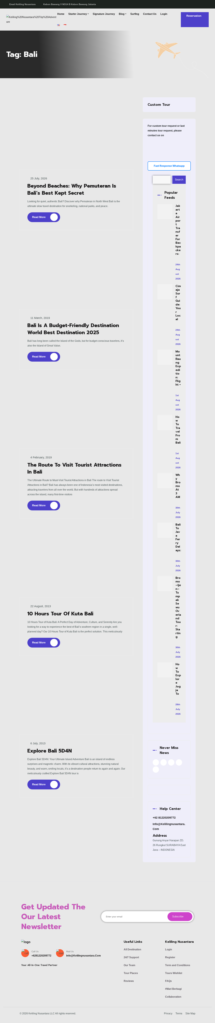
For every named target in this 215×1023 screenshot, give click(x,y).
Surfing (134, 14)
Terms (178, 1013)
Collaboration (173, 996)
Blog (121, 14)
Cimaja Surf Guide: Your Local (178, 303)
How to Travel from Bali (178, 430)
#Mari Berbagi (173, 989)
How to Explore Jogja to (178, 679)
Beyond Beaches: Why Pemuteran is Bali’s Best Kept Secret (71, 189)
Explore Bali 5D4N (49, 751)
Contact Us (149, 14)
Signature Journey (104, 14)
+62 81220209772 (164, 817)
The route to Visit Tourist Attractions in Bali (74, 468)
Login (163, 14)
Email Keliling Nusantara (22, 4)
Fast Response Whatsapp (169, 166)
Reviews (129, 981)
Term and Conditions (177, 965)
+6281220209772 (41, 955)
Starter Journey (77, 14)
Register (170, 957)
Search (179, 179)
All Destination (132, 949)
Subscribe (178, 916)
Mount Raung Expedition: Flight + (178, 368)
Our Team (129, 965)
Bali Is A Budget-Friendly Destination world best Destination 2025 (73, 329)
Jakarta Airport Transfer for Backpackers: (178, 230)
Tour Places (131, 973)
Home (60, 14)
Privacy (168, 1013)
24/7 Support (131, 957)
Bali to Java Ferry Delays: (178, 537)
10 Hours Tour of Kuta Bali (60, 614)
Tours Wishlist (173, 973)
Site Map (190, 1013)
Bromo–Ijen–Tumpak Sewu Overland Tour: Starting (178, 607)
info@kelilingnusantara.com (83, 955)
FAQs (168, 981)
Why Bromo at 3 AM (178, 486)
